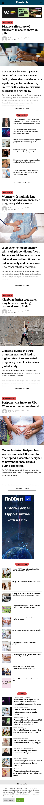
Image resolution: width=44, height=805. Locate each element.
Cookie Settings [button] (8, 800)
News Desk (13, 39)
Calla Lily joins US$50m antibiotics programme (23, 643)
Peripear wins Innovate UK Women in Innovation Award (24, 618)
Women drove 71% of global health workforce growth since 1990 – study (24, 667)
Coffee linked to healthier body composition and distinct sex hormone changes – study (26, 594)
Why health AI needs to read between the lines (25, 679)
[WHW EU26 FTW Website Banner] (22, 17)
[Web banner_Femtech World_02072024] (18, 559)
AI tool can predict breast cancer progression (26, 630)
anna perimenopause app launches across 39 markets (26, 582)
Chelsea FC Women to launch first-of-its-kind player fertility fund (25, 569)
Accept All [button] (20, 800)
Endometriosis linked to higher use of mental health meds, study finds (27, 655)
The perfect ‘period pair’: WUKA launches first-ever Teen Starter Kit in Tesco (26, 606)
